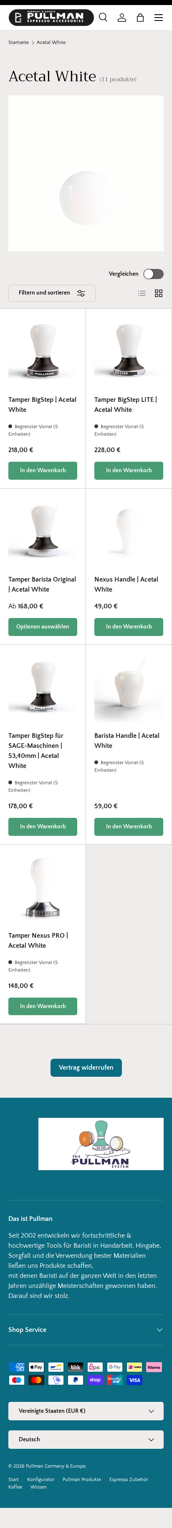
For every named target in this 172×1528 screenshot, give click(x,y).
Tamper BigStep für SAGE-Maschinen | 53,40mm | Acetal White (35, 751)
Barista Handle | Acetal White (126, 741)
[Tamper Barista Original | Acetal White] (42, 531)
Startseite (18, 42)
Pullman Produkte (82, 1479)
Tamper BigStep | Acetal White (42, 405)
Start (13, 1479)
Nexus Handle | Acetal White (126, 584)
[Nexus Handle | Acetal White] (128, 531)
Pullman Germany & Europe (56, 1466)
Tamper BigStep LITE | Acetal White (125, 405)
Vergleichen (124, 274)
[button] (140, 17)
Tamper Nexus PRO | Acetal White (38, 940)
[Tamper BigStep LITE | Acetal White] (128, 351)
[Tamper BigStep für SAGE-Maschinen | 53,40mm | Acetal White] (42, 687)
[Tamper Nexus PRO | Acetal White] (42, 887)
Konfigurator (40, 1479)
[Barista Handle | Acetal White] (128, 687)
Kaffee (15, 1487)
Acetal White (51, 42)
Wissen (38, 1487)
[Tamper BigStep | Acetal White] (42, 351)
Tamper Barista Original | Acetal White (42, 584)
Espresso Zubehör (128, 1479)
